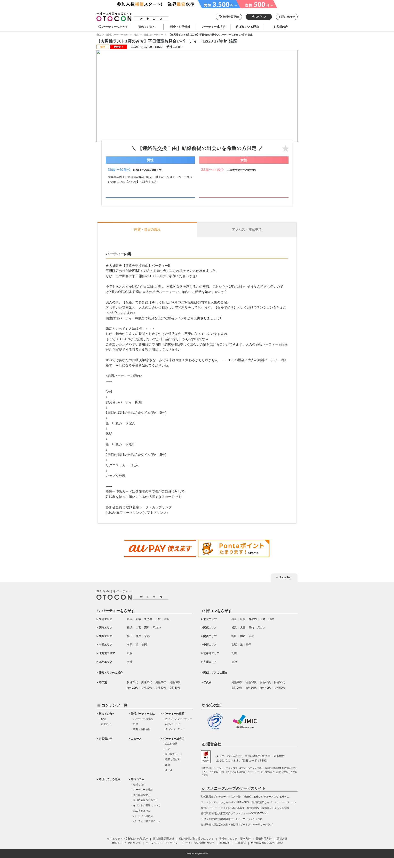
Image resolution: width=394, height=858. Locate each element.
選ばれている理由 (109, 779)
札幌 (129, 653)
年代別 (103, 682)
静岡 (144, 644)
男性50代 (175, 682)
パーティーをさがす (115, 26)
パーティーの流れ (143, 718)
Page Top (285, 577)
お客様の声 (105, 738)
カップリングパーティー (178, 718)
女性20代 (132, 687)
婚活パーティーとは (143, 713)
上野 (158, 619)
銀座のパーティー (153, 34)
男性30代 (146, 682)
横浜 (129, 627)
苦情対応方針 (264, 838)
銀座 (129, 619)
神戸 (138, 636)
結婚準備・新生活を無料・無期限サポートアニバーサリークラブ (237, 824)
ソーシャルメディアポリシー (163, 842)
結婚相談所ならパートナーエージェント (274, 802)
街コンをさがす (219, 611)
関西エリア (105, 636)
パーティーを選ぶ (143, 789)
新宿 (138, 619)
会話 (167, 749)
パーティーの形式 (143, 815)
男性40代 (160, 682)
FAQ (103, 718)
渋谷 (167, 619)
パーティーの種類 (173, 713)
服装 (167, 764)
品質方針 (282, 838)
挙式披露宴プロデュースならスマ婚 (221, 796)
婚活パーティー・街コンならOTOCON (222, 807)
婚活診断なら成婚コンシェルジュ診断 (268, 807)
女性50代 (174, 687)
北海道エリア (107, 653)
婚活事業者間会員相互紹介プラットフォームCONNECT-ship (234, 813)
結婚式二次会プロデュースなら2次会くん (267, 796)
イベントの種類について (146, 805)
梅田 (129, 636)
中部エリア (105, 644)
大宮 (138, 627)
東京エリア (105, 619)
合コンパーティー (175, 729)
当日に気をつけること (145, 800)
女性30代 (146, 687)
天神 (129, 661)
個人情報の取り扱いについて (196, 838)
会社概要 (240, 842)
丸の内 (148, 619)
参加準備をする (141, 795)
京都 (147, 636)
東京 (136, 34)
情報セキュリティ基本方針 (235, 838)
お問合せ (106, 723)
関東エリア (105, 627)
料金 (135, 723)
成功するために (141, 810)
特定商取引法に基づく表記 (267, 842)
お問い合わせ (287, 16)
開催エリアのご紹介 (111, 672)
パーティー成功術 (173, 738)
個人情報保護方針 (163, 838)
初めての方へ (107, 713)
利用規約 (225, 842)
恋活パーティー (173, 723)
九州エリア (105, 661)
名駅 (129, 644)
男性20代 (132, 682)
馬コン (157, 627)
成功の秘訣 (171, 743)
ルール (169, 769)
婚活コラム (137, 779)
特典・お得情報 (141, 729)
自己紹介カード (173, 754)
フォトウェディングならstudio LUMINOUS (225, 802)
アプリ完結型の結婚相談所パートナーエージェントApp (231, 819)
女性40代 (160, 687)
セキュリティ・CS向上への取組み (127, 838)
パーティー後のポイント (146, 821)
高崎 (147, 627)
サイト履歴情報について (200, 842)
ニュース (136, 738)
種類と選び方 (172, 759)
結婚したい (139, 784)
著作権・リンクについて (126, 842)
